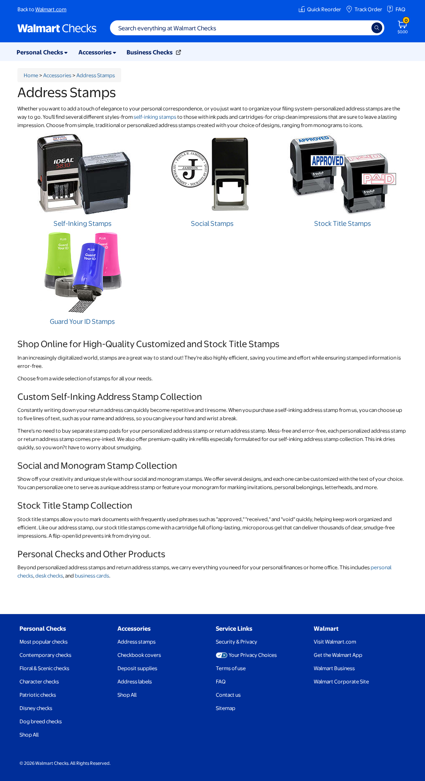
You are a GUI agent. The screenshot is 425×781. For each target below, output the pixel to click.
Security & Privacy (236, 641)
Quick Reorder (324, 9)
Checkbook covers (139, 655)
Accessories (57, 75)
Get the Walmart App (338, 655)
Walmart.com (50, 9)
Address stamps (136, 641)
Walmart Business (334, 668)
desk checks (49, 575)
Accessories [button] (95, 52)
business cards (92, 575)
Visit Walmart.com (335, 641)
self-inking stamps (155, 116)
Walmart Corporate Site (341, 681)
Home (31, 75)
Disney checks (36, 708)
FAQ (400, 9)
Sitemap (225, 708)
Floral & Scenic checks (44, 668)
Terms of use (231, 668)
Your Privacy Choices (253, 655)
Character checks (39, 681)
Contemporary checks (45, 655)
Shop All (29, 734)
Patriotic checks (38, 694)
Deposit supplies (137, 668)
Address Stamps (95, 75)
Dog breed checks (41, 721)
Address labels (134, 681)
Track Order (368, 9)
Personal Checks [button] (40, 52)
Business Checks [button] (150, 52)
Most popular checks (44, 641)
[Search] (376, 27)
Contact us (228, 694)
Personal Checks (43, 628)
